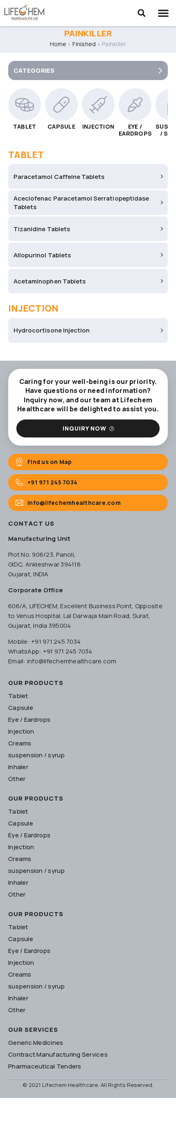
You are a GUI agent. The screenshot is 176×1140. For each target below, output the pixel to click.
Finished (84, 44)
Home (58, 44)
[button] (142, 13)
